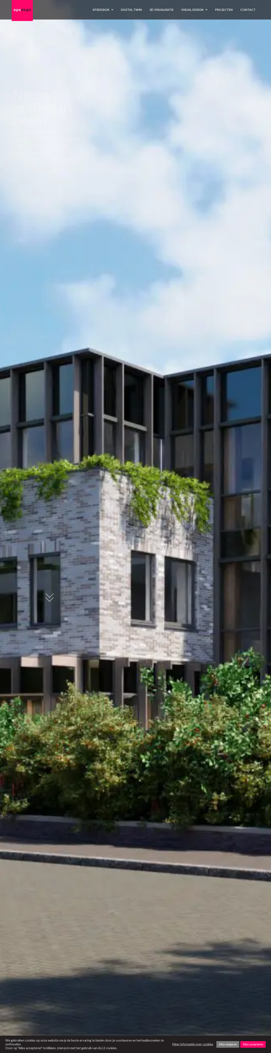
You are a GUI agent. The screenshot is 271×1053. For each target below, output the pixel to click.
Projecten (224, 9)
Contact (248, 9)
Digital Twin (131, 9)
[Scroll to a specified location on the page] (50, 597)
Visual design (192, 9)
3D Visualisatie (161, 9)
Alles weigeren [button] (228, 1044)
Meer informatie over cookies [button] (192, 1044)
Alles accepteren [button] (253, 1044)
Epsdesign (101, 9)
